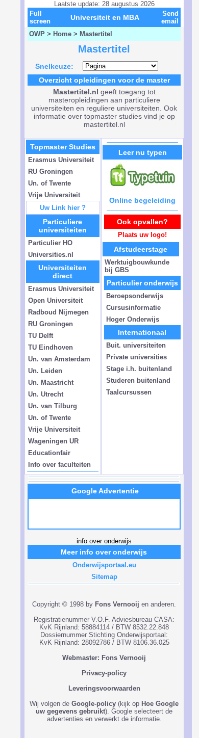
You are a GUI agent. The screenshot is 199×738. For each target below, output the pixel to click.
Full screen (40, 17)
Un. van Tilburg (52, 406)
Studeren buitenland (138, 380)
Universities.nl (50, 254)
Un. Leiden (45, 371)
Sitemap (104, 577)
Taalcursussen (129, 392)
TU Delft (40, 335)
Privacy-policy (104, 673)
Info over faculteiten (59, 464)
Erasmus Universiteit (61, 160)
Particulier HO (50, 243)
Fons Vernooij (117, 604)
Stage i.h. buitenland (139, 369)
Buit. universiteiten (136, 345)
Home (62, 34)
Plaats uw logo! (142, 235)
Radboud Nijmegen (58, 312)
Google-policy (93, 703)
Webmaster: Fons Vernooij (104, 658)
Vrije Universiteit (54, 195)
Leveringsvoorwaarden (104, 688)
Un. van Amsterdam (59, 359)
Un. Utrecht (45, 394)
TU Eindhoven (50, 347)
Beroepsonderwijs (134, 296)
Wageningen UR (53, 441)
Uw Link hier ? (63, 208)
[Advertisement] (105, 513)
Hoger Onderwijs (132, 319)
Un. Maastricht (50, 382)
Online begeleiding (142, 200)
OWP (37, 34)
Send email (170, 17)
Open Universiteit (55, 300)
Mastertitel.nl (75, 92)
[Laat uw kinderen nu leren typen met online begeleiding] (143, 189)
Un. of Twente (49, 183)
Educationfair (49, 453)
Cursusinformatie (133, 307)
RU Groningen (50, 171)
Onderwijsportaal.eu (104, 565)
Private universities (136, 357)
